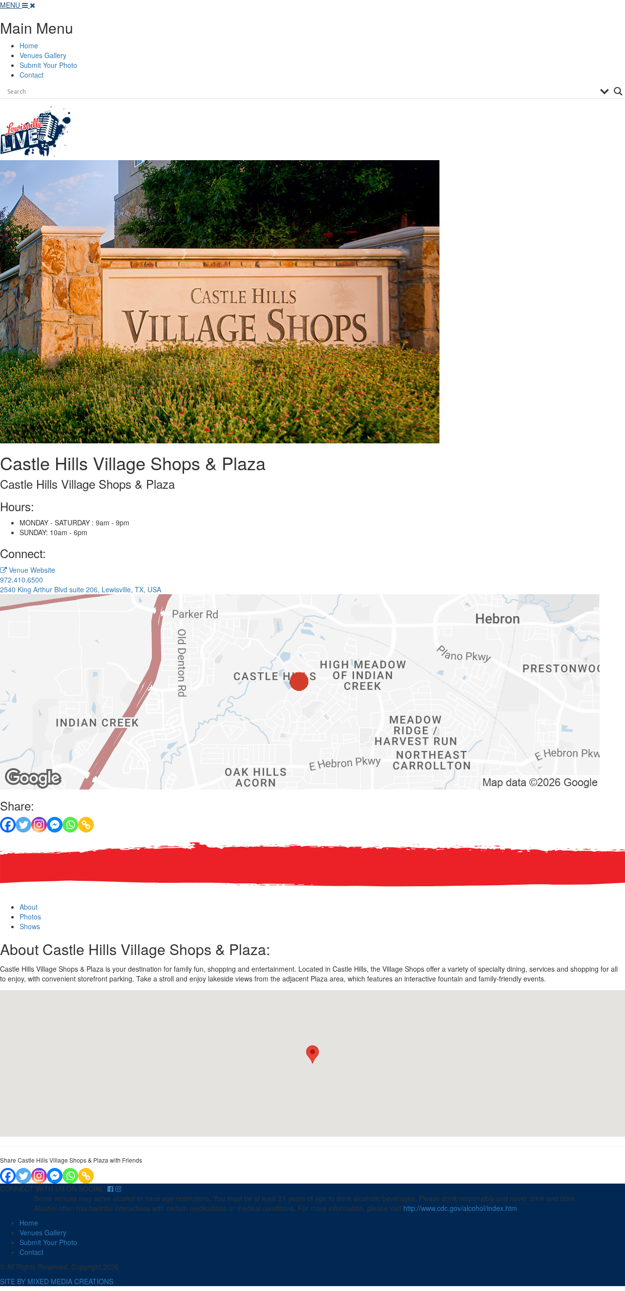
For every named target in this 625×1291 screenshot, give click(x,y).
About (29, 907)
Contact (31, 75)
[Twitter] (23, 825)
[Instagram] (39, 825)
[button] (312, 1054)
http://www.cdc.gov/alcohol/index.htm (460, 1208)
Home (29, 45)
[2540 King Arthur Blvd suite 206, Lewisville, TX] (300, 690)
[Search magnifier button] (618, 91)
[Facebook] (8, 825)
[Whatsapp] (70, 825)
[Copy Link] (86, 825)
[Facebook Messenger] (54, 825)
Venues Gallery (43, 55)
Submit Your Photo (48, 65)
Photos (30, 916)
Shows (30, 926)
